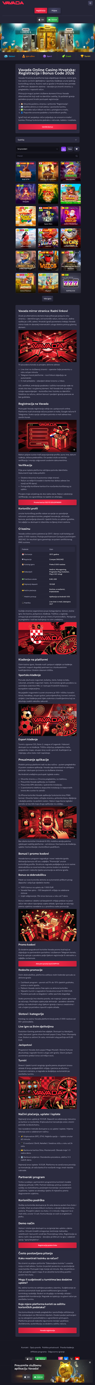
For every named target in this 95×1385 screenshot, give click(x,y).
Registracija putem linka (47, 1245)
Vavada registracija (47, 1330)
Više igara (47, 299)
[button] (2, 37)
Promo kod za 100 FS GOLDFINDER (47, 502)
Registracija (40, 11)
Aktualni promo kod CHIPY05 (47, 964)
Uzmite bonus (47, 127)
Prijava (54, 11)
